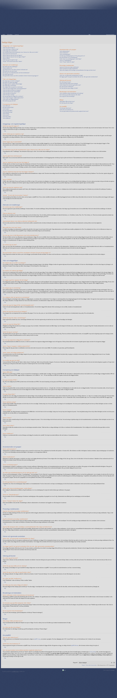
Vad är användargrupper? (65, 54)
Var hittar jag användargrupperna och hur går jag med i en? (72, 55)
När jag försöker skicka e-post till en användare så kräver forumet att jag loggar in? (20, 75)
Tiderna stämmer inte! (7, 68)
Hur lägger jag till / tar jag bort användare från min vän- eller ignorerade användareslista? (79, 76)
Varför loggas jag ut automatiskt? (10, 50)
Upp (5, 131)
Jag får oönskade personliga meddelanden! (69, 68)
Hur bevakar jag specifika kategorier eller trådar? (70, 94)
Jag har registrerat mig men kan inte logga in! (12, 55)
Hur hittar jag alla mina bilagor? (66, 103)
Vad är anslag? (6, 113)
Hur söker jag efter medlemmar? (66, 86)
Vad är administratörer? (65, 51)
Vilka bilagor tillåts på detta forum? (67, 101)
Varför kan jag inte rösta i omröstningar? (11, 91)
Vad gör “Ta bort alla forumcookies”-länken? (12, 61)
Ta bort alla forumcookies (91, 665)
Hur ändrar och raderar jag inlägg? (10, 82)
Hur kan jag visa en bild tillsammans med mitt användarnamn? (16, 72)
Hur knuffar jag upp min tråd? (9, 100)
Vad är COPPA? (6, 58)
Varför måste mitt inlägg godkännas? (11, 99)
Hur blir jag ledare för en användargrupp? (69, 57)
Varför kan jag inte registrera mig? (10, 59)
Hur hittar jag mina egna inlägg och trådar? (69, 88)
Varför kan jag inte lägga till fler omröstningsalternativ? (15, 88)
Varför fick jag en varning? (8, 94)
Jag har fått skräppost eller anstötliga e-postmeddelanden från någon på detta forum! (78, 70)
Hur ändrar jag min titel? (8, 74)
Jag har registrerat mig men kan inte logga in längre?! (14, 56)
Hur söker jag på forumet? (65, 82)
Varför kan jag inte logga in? (9, 47)
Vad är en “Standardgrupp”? (66, 60)
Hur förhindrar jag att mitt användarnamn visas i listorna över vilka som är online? (20, 52)
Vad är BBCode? (6, 106)
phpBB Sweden (15, 671)
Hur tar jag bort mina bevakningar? (67, 96)
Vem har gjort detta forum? (65, 108)
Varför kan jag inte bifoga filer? (9, 93)
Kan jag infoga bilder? (7, 110)
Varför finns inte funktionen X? (66, 109)
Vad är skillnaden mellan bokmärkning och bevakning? (71, 93)
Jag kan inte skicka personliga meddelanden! (69, 67)
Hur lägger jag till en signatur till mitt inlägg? (12, 84)
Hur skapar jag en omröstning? (9, 85)
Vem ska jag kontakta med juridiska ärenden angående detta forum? (74, 111)
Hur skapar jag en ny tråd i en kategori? (11, 81)
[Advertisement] (58, 22)
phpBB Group (37, 639)
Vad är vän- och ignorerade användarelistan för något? (71, 75)
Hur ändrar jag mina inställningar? (10, 66)
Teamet (83, 665)
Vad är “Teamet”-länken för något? (67, 62)
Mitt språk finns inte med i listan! (10, 71)
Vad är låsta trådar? (7, 116)
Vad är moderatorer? (64, 52)
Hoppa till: (75, 662)
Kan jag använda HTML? (8, 107)
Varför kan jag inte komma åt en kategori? (12, 90)
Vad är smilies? (6, 109)
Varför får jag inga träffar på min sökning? (69, 83)
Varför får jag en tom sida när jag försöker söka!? (70, 85)
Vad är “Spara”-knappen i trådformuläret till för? (13, 97)
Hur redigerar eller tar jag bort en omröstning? (13, 87)
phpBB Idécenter (74, 645)
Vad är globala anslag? (7, 112)
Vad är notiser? (6, 115)
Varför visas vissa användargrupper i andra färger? (70, 59)
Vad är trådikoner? (7, 118)
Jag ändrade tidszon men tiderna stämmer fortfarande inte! (15, 69)
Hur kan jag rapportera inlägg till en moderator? (13, 96)
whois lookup (93, 651)
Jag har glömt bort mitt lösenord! (10, 53)
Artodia (112, 670)
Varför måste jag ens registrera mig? (10, 49)
